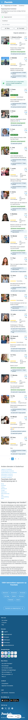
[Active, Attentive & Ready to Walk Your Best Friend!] (14, 136)
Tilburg (2, 487)
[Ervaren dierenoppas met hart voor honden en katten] (14, 302)
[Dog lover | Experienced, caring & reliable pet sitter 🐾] (14, 118)
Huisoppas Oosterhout (6, 477)
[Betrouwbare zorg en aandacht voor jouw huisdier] (14, 245)
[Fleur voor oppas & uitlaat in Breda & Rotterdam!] (14, 264)
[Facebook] (2, 708)
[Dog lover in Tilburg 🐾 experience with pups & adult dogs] (14, 178)
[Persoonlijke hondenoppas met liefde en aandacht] (14, 98)
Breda (2, 484)
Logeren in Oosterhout (6, 469)
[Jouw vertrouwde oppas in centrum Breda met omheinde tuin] (14, 155)
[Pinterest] (12, 708)
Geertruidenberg (5, 496)
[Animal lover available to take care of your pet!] (14, 343)
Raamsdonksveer (5, 493)
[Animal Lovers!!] (14, 363)
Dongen (3, 490)
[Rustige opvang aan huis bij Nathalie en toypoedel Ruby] (14, 67)
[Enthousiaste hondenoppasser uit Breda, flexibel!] (14, 404)
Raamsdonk (4, 492)
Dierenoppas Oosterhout (7, 475)
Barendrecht (4, 488)
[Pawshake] (8, 2)
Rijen (2, 495)
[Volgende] (18, 458)
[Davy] (14, 445)
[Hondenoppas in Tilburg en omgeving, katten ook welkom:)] (14, 323)
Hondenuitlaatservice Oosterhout (9, 472)
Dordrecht (3, 485)
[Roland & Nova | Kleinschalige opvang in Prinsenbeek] (14, 45)
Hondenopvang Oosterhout (7, 471)
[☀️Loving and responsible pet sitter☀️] (14, 425)
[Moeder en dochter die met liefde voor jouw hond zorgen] (14, 223)
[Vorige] (9, 458)
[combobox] (14, 17)
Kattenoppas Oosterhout (7, 474)
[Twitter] (5, 708)
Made (2, 498)
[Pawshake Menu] (2, 2)
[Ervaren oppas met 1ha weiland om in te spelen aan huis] (14, 201)
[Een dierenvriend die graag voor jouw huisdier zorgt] (14, 283)
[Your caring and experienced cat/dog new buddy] (14, 383)
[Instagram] (9, 708)
